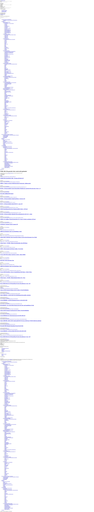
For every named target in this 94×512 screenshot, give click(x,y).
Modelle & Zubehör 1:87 (6, 89)
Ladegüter (4, 362)
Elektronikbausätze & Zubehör (6, 76)
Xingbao (6, 160)
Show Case (3, 138)
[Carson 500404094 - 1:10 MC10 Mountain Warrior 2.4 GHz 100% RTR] (9, 298)
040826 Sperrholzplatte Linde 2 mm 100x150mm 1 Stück (11, 266)
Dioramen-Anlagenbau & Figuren (7, 63)
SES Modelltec (6, 447)
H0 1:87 (6, 117)
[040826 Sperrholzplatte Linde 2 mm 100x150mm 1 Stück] (7, 264)
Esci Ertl (6, 42)
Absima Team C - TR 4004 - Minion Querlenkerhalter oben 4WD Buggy (13, 243)
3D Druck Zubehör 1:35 (7, 31)
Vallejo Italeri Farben (7, 429)
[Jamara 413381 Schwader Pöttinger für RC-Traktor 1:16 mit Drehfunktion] (9, 288)
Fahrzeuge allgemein (7, 164)
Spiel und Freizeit (4, 145)
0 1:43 (5, 116)
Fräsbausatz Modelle (5, 135)
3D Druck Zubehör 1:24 (7, 30)
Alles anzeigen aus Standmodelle (8, 120)
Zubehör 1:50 (6, 114)
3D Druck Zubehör (5, 364)
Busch (5, 65)
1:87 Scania (6, 27)
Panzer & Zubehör (7, 508)
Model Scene (6, 69)
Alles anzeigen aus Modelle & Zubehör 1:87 (10, 431)
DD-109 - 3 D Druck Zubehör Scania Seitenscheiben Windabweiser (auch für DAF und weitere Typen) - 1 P (20, 188)
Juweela (6, 67)
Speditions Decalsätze (7, 60)
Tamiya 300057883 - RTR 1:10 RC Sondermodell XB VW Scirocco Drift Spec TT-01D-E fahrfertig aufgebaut (20, 320)
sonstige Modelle (7, 131)
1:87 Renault (6, 26)
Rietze (5, 104)
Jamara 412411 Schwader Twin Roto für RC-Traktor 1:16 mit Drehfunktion (14, 310)
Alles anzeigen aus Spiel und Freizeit (7, 146)
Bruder (4, 140)
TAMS (5, 81)
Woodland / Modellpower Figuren (9, 417)
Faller (5, 407)
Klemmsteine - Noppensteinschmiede (7, 147)
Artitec (5, 90)
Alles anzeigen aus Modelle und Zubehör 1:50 (10, 451)
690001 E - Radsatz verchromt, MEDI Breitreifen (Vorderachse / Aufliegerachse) (15, 183)
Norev (5, 127)
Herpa (5, 99)
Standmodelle (4, 119)
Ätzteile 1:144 (6, 35)
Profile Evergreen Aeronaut (8, 72)
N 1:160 (6, 118)
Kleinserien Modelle (5, 136)
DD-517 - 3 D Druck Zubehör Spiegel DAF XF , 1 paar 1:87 (11, 203)
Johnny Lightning (7, 126)
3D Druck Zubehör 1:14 (7, 29)
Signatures (6, 129)
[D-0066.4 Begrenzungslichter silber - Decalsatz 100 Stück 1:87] (8, 176)
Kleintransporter (6, 100)
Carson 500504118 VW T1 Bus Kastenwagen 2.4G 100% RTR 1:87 (12, 315)
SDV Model (6, 47)
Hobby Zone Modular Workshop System (8, 88)
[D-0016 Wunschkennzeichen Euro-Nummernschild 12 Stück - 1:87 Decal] (9, 207)
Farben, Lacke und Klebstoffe (6, 423)
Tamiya (5, 48)
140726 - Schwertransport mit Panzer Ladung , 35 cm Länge (11, 248)
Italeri (5, 45)
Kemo (5, 79)
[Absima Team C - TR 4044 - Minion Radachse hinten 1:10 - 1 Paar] (8, 276)
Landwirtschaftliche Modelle (8, 443)
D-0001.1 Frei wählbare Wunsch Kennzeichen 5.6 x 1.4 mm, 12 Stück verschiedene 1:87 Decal (18, 219)
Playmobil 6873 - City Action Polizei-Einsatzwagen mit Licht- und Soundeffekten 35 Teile (17, 305)
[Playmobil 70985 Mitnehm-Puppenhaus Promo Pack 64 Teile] (7, 324)
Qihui (5, 498)
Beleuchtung (6, 419)
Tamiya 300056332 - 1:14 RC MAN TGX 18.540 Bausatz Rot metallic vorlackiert (15, 295)
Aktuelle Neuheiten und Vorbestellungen (6, 19)
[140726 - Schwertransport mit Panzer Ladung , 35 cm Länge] (7, 247)
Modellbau (3, 21)
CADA (5, 150)
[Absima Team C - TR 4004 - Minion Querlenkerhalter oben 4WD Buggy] (9, 241)
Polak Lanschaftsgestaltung (8, 71)
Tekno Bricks (6, 500)
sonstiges (6, 80)
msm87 (5, 33)
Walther (5, 75)
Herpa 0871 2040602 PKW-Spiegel (6, 193)
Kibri (5, 409)
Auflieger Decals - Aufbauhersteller (9, 52)
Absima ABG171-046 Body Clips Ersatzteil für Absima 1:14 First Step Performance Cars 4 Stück (18, 237)
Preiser (5, 445)
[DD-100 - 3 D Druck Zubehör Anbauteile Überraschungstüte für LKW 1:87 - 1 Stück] (10, 212)
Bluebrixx (6, 149)
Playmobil (4, 142)
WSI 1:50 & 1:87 (7, 455)
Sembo (5, 158)
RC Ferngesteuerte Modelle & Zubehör (7, 161)
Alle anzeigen (1, 228)
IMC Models (6, 453)
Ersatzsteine (6, 151)
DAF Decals (6, 53)
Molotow (6, 427)
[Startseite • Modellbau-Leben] (2, 0)
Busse (5, 435)
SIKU (5, 130)
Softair (4, 143)
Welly (5, 133)
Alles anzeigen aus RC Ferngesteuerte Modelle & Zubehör (11, 162)
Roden (5, 46)
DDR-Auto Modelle (7, 121)
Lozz (5, 154)
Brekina (6, 92)
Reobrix (6, 157)
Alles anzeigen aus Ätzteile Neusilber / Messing (10, 34)
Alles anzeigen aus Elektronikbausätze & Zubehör (10, 77)
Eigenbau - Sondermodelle (8, 95)
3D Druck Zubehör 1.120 (8, 32)
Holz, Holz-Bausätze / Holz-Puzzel (7, 141)
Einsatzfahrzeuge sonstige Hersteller (9, 437)
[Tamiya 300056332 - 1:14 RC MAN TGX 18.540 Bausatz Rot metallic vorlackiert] (10, 293)
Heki (5, 66)
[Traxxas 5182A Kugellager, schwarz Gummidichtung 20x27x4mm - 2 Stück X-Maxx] (10, 270)
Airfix (5, 40)
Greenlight (6, 124)
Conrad (5, 110)
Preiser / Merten (6, 413)
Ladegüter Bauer (7, 101)
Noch (5, 70)
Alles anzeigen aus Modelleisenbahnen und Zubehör (11, 115)
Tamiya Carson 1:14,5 (7, 167)
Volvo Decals (6, 62)
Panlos (5, 156)
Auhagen (6, 64)
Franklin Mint (6, 123)
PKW (5, 103)
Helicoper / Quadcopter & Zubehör (9, 166)
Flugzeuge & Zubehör (7, 165)
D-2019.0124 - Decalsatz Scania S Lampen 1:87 (9, 224)
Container (6, 94)
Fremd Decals (6, 54)
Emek (5, 122)
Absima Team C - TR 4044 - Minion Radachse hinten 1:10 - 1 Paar (12, 277)
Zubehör (6, 108)
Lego (5, 153)
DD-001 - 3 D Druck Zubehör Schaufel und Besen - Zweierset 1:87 (12, 198)
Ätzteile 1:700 (6, 37)
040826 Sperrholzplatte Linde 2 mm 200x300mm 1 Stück (11, 231)
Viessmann (6, 415)
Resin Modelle (5, 137)
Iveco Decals (6, 55)
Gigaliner (6, 98)
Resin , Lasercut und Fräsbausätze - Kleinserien (7, 134)
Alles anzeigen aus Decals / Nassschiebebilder (10, 51)
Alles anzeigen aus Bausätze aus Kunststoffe (10, 39)
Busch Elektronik (7, 78)
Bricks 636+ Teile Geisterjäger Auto (7, 260)
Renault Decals (6, 58)
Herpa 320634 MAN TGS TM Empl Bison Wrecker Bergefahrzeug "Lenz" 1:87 (15, 283)
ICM (5, 44)
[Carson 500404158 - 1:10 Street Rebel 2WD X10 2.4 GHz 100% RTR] (8, 329)
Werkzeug (3, 168)
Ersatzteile (6, 97)
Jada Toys (6, 125)
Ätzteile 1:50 (6, 36)
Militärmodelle (6, 102)
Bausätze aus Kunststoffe (6, 38)
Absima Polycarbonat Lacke (8, 83)
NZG (5, 112)
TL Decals (6, 61)
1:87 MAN (6, 25)
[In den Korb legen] (0, 18)
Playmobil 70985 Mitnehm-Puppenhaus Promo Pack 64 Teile (11, 325)
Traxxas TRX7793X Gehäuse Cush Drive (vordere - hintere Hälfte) (13, 254)
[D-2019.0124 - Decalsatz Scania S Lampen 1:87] (6, 222)
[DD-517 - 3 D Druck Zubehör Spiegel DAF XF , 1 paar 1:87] (7, 202)
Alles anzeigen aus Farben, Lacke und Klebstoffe (10, 82)
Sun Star (6, 132)
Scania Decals (6, 59)
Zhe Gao (6, 502)
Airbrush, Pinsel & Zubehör (8, 425)
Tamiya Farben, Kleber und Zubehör (9, 87)
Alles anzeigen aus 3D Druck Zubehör (9, 23)
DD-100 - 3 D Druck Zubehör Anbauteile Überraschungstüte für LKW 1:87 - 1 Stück (16, 214)
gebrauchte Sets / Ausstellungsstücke (9, 152)
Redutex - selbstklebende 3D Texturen (9, 73)
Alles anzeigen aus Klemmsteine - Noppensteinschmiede (11, 148)
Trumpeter (6, 49)
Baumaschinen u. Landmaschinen (9, 504)
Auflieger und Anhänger (7, 91)
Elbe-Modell (6, 96)
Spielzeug (4, 144)
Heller (5, 43)
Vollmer (6, 74)
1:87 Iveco (6, 366)
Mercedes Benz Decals (7, 57)
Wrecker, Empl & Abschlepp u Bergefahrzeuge (10, 449)
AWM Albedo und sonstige (8, 433)
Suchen (3, 174)
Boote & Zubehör (7, 163)
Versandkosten (7, 186)
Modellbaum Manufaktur (8, 411)
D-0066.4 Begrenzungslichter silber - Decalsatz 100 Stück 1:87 (12, 178)
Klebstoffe (6, 85)
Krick (5, 421)
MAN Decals (6, 56)
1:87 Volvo (6, 28)
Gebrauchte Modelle (7, 439)
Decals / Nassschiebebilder (6, 50)
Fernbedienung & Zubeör (8, 506)
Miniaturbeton (6, 68)
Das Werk (6, 41)
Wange (5, 159)
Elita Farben (6, 84)
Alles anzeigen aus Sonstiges (6, 139)
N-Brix (5, 155)
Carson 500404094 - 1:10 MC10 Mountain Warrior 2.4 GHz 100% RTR (13, 300)
